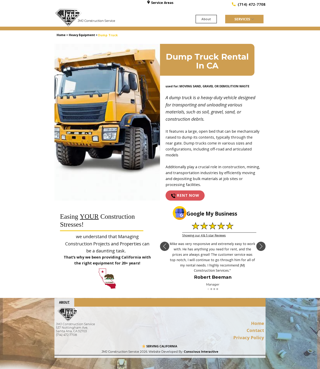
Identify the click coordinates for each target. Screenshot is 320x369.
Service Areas (161, 2)
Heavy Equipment (82, 35)
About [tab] (64, 302)
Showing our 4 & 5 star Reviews (204, 235)
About (206, 19)
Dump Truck (108, 35)
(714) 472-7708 (251, 4)
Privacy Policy (248, 337)
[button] (164, 246)
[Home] (68, 17)
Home (61, 35)
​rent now (187, 195)
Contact (255, 330)
